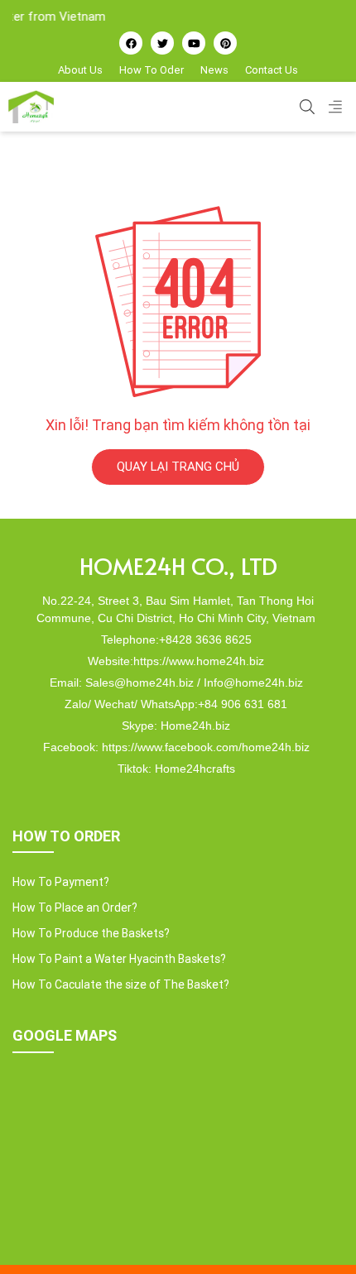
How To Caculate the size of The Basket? (120, 984)
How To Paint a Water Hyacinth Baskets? (119, 958)
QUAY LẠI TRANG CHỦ (178, 466)
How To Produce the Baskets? (91, 933)
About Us (80, 70)
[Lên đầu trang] (320, 1233)
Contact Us (271, 70)
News (214, 70)
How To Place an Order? (74, 907)
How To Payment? (60, 881)
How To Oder (151, 70)
